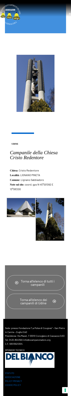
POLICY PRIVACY (13, 381)
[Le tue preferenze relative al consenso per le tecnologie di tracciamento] (65, 390)
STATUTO (9, 373)
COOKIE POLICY (13, 385)
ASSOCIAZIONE (12, 377)
